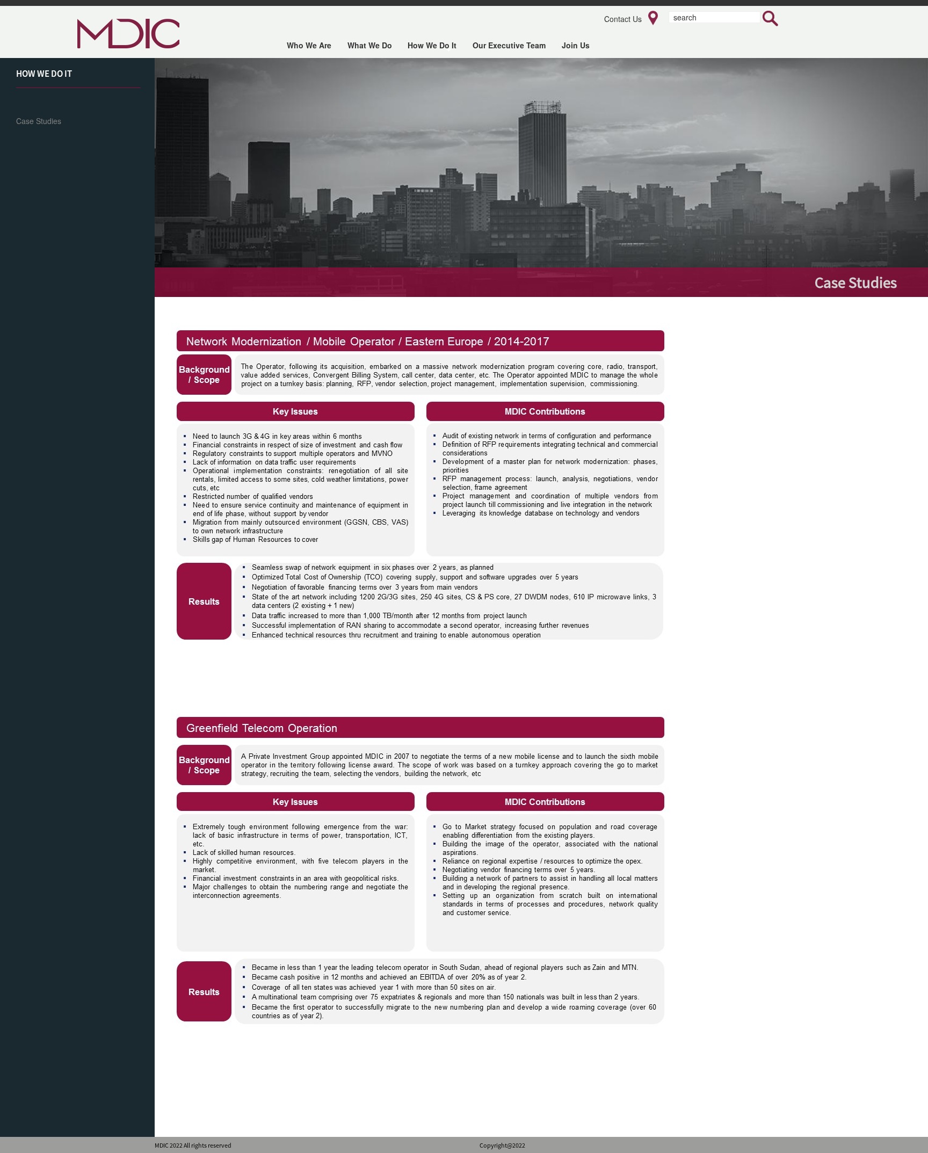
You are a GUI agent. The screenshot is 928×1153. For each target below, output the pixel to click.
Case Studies (38, 121)
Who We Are (309, 45)
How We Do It (432, 45)
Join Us (576, 45)
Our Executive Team (509, 45)
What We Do (369, 45)
